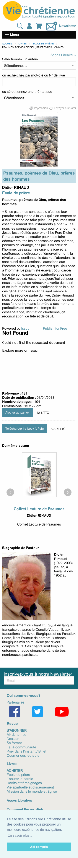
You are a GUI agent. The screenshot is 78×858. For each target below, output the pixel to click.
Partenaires (15, 702)
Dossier (12, 738)
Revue (12, 723)
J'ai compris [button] (39, 846)
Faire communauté (21, 747)
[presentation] (10, 492)
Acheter (15, 770)
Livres (22, 43)
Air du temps (16, 734)
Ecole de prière (43, 43)
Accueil (7, 43)
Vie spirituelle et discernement (30, 787)
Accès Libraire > (63, 55)
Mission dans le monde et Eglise (32, 791)
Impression (41, 108)
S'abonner (17, 730)
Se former (14, 742)
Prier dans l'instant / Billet (26, 751)
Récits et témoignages (24, 783)
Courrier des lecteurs (23, 755)
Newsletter (67, 25)
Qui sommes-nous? (23, 695)
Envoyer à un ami (64, 108)
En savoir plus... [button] (20, 835)
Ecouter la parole (20, 778)
